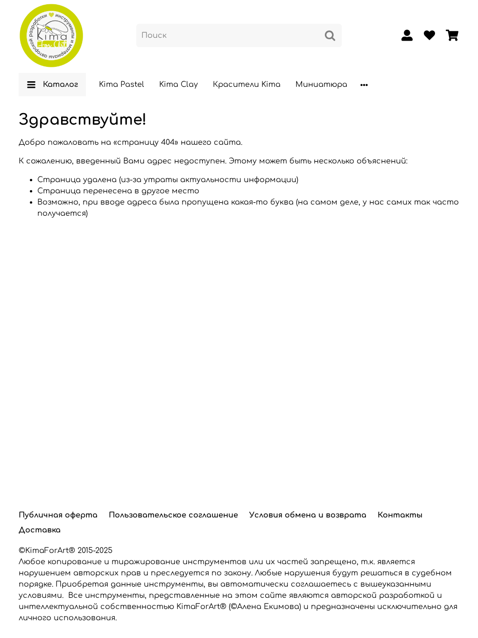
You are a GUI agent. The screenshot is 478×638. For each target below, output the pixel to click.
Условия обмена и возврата (307, 515)
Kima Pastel (121, 84)
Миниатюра (321, 84)
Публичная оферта (58, 515)
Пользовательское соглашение (173, 515)
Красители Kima (247, 84)
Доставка (40, 530)
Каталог (60, 84)
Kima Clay (178, 84)
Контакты (400, 515)
